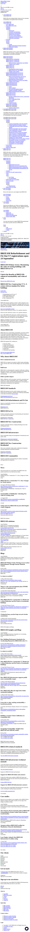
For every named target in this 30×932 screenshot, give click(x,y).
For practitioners (12, 178)
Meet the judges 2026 (11, 147)
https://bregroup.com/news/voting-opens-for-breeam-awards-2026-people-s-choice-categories (14, 512)
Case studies (11, 100)
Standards (8, 160)
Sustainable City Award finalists (16, 143)
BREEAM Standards (8, 48)
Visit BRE (5, 893)
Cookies (5, 927)
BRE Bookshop (6, 906)
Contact (5, 231)
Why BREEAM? (10, 24)
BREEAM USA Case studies (12, 179)
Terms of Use (6, 930)
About (10, 86)
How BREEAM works (11, 25)
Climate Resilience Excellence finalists (17, 125)
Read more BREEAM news (7, 515)
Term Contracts (12, 87)
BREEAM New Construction (12, 59)
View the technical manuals (7, 769)
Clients (7, 230)
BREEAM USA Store (11, 187)
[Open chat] (27, 929)
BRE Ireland (6, 910)
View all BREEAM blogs (6, 623)
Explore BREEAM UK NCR (7, 528)
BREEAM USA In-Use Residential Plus (18, 165)
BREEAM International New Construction (18, 167)
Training (8, 170)
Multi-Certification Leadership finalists (17, 135)
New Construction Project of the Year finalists (19, 136)
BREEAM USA (7, 148)
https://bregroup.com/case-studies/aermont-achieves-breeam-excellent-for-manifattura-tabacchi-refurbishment (14, 830)
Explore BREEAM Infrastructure (8, 533)
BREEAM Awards (7, 895)
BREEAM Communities (11, 104)
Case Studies (6, 201)
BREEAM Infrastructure (11, 82)
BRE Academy (6, 905)
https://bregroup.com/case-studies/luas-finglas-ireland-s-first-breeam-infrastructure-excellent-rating (14, 843)
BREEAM (8, 212)
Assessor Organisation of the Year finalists (18, 123)
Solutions (8, 27)
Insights (8, 198)
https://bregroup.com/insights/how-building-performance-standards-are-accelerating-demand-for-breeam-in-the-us (13, 645)
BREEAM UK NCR (10, 92)
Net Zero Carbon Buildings (15, 35)
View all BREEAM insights (7, 738)
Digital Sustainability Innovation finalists (18, 128)
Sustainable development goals (15, 37)
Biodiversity (11, 30)
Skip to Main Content (5, 1)
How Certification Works (14, 99)
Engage (7, 40)
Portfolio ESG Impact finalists (15, 137)
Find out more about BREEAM (8, 352)
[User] (1, 6)
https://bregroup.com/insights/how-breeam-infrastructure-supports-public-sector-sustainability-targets (13, 683)
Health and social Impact (14, 34)
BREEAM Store (7, 908)
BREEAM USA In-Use (14, 164)
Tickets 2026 (9, 146)
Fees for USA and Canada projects (13, 172)
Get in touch (9, 145)
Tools (7, 173)
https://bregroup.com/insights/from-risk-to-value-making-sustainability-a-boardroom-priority (13, 710)
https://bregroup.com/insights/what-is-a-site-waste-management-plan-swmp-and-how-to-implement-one (15, 592)
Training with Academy (14, 64)
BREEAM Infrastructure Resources (17, 91)
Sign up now (3, 248)
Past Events (8, 200)
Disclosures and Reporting (15, 33)
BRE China (6, 909)
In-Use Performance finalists (15, 131)
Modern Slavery (6, 929)
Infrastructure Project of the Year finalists (18, 132)
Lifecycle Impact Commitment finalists (17, 133)
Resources (11, 101)
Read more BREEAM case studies (8, 846)
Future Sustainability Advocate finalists (17, 130)
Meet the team (12, 185)
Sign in (2, 8)
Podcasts (8, 199)
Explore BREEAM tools (6, 782)
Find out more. (15, 393)
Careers (5, 896)
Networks (5, 898)
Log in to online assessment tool (8, 791)
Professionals (9, 228)
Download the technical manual (16, 69)
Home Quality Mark (10, 216)
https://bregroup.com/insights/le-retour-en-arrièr (11, 580)
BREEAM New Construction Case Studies (18, 62)
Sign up (2, 271)
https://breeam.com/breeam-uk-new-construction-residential (14, 529)
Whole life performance (14, 38)
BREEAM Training (13, 46)
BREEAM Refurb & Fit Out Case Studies (18, 80)
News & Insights (7, 188)
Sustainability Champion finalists (16, 142)
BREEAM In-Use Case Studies (16, 70)
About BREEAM (7, 14)
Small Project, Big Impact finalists (16, 141)
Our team (8, 39)
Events (10, 44)
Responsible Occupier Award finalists (17, 140)
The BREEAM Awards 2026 (9, 109)
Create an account (4, 11)
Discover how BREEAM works (8, 281)
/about (2, 541)
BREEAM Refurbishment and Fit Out (14, 72)
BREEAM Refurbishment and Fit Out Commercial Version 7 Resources (17, 77)
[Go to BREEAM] (3, 2)
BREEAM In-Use (10, 65)
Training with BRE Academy (15, 90)
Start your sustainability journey (8, 309)
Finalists (8, 120)
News (7, 196)
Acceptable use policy (8, 926)
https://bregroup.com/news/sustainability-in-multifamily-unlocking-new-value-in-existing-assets (13, 500)
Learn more (3, 261)
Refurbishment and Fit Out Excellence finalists (19, 138)
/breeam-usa (3, 549)
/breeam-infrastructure (5, 534)
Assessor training (12, 102)
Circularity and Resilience (14, 32)
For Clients (11, 177)
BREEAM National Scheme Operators (17, 45)
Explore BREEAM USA (6, 548)
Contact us (3, 875)
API (7, 227)
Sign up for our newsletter (6, 239)
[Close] (1, 241)
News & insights (9, 180)
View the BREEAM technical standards (9, 755)
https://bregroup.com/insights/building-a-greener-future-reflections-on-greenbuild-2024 (13, 721)
